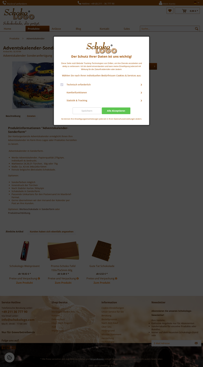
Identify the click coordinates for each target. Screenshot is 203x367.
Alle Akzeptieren (116, 110)
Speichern (87, 110)
